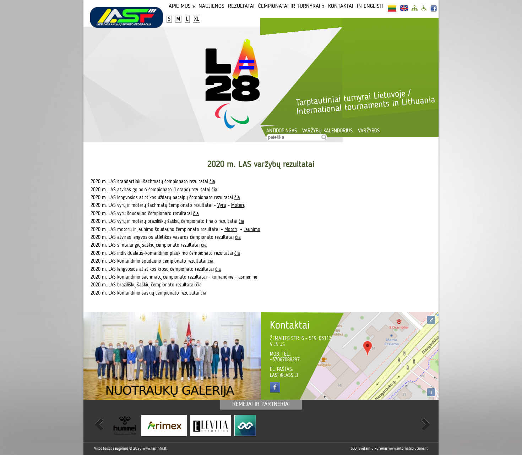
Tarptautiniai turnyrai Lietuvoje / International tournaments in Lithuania (365, 102)
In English (370, 6)
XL (196, 19)
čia (212, 181)
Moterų (238, 205)
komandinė (222, 277)
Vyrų (221, 205)
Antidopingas (281, 131)
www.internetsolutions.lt (408, 449)
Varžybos (369, 131)
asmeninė (247, 277)
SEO (354, 449)
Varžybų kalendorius (327, 131)
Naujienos (211, 6)
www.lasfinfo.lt (155, 449)
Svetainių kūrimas (373, 449)
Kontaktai (340, 6)
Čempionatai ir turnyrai (291, 6)
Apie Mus (182, 6)
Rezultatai (241, 6)
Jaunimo (252, 229)
